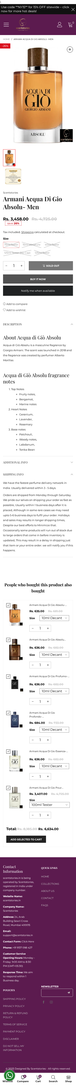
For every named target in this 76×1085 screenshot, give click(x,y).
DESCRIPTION (12, 324)
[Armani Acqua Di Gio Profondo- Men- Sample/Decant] (14, 719)
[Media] (70, 49)
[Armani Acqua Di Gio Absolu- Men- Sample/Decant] (14, 614)
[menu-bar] (8, 24)
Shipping (27, 232)
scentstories (10, 192)
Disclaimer (11, 1038)
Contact (47, 898)
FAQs (44, 905)
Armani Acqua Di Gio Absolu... (47, 639)
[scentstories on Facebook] (43, 1002)
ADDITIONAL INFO (15, 462)
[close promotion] (73, 9)
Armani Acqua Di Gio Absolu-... (48, 604)
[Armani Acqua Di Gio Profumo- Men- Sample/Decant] (14, 683)
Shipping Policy (14, 998)
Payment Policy (14, 1031)
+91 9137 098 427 (22, 947)
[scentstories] (23, 24)
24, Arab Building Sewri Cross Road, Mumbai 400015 (16, 921)
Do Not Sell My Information (13, 1048)
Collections (50, 883)
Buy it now (38, 279)
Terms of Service (15, 1024)
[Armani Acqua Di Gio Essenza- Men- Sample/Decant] (14, 760)
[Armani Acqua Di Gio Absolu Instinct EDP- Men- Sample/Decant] (14, 649)
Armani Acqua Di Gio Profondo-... (42, 714)
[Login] (59, 24)
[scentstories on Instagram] (51, 1002)
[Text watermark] (38, 94)
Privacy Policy (14, 1006)
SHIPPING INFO (13, 474)
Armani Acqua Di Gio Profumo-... (49, 676)
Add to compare (17, 304)
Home (45, 876)
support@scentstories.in (18, 935)
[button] (6, 265)
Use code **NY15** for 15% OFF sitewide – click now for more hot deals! (35, 9)
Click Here (28, 941)
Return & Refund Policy (15, 1015)
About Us (47, 890)
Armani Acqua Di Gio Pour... (46, 787)
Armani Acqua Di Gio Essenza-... (48, 751)
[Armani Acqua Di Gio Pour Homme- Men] (14, 797)
